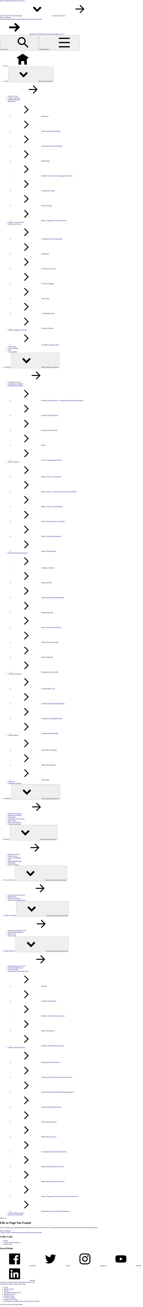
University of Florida (58, 16)
